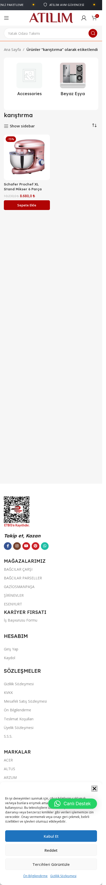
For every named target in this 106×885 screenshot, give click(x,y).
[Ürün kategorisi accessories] (29, 81)
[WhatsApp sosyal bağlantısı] (45, 546)
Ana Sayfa (12, 49)
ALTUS (9, 768)
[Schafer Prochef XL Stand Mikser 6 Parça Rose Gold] (27, 157)
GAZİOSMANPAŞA (19, 586)
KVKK (8, 692)
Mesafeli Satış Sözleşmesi (25, 701)
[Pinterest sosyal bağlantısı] (35, 546)
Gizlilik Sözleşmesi (63, 876)
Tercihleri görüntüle (51, 864)
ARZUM (10, 777)
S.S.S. (8, 736)
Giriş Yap (11, 649)
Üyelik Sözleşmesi (18, 727)
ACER (8, 760)
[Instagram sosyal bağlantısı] (17, 546)
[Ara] (93, 33)
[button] (94, 788)
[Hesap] (84, 18)
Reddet (51, 850)
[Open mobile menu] (6, 18)
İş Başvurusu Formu (20, 620)
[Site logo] (51, 17)
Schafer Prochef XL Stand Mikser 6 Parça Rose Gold (23, 189)
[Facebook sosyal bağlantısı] (8, 546)
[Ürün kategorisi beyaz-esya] (72, 81)
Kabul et (51, 836)
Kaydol (9, 657)
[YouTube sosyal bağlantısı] (26, 546)
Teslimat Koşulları (18, 718)
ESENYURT (13, 604)
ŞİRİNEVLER (14, 595)
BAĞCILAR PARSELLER (23, 578)
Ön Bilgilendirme (35, 876)
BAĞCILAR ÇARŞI (18, 569)
